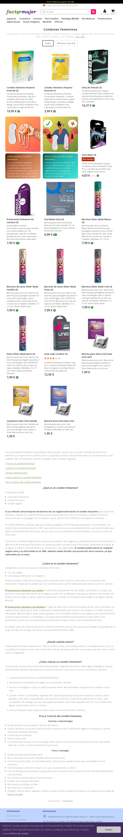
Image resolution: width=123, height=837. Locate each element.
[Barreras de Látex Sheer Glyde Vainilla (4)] (22, 266)
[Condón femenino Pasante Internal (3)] (22, 67)
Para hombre (51, 18)
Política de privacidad (16, 819)
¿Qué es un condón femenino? (20, 463)
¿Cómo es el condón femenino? (20, 468)
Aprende (47, 21)
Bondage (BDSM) (70, 18)
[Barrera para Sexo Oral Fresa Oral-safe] (98, 333)
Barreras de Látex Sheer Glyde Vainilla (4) (22, 288)
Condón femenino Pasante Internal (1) (58, 89)
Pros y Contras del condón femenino (23, 482)
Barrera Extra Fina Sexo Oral (59, 420)
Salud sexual (13, 21)
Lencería (37, 18)
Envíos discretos (14, 815)
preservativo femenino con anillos (25, 590)
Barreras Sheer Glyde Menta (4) (96, 221)
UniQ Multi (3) (89, 154)
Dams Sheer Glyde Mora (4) (21, 353)
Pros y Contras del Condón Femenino (59, 158)
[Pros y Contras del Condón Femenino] (60, 134)
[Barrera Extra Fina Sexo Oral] (60, 400)
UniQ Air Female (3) (92, 87)
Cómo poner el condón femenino (19, 158)
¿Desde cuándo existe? (16, 472)
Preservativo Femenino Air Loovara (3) (20, 221)
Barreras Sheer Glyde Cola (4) (97, 286)
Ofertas (58, 21)
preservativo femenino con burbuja (26, 606)
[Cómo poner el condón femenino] (22, 134)
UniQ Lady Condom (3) (56, 353)
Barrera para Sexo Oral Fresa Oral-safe (97, 355)
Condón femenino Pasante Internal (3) (21, 89)
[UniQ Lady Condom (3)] (60, 333)
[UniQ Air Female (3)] (98, 67)
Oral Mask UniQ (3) (54, 219)
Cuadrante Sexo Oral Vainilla (22, 420)
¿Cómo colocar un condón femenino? (23, 477)
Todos (48, 43)
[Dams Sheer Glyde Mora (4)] (22, 333)
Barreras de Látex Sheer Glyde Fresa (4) (60, 288)
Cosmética (24, 18)
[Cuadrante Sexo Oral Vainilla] (22, 400)
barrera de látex (15, 794)
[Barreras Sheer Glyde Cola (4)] (98, 266)
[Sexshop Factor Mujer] (21, 14)
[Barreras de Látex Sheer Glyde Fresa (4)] (60, 266)
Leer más (80, 36)
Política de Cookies (19, 833)
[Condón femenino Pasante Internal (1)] (60, 67)
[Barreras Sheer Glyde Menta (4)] (98, 198)
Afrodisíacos (88, 18)
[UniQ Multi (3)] (98, 134)
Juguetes (11, 18)
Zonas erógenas (31, 21)
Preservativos (105, 18)
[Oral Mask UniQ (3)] (60, 198)
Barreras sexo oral (66, 43)
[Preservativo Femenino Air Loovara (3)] (22, 198)
